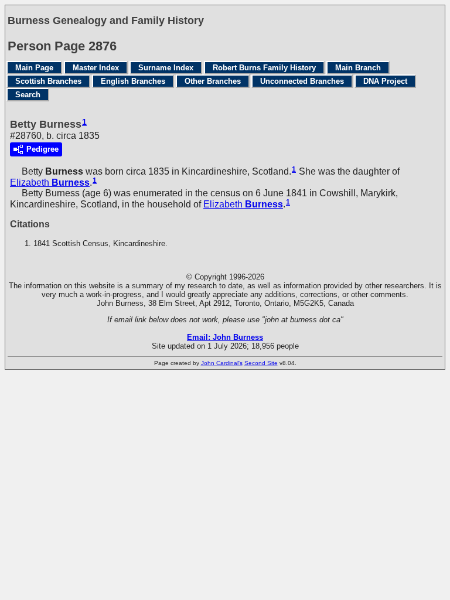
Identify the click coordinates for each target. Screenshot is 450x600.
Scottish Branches (48, 81)
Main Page (34, 67)
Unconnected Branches (302, 81)
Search (27, 94)
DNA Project (385, 81)
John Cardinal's (222, 363)
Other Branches (213, 81)
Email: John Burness (225, 337)
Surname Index (165, 67)
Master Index (96, 67)
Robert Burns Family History (264, 67)
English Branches (133, 81)
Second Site (261, 363)
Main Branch (358, 67)
